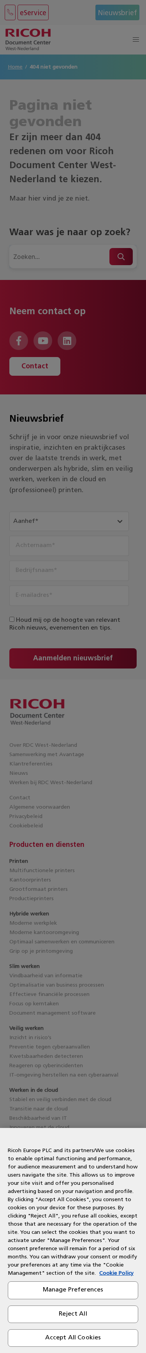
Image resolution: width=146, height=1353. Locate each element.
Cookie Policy (116, 1273)
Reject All (73, 1314)
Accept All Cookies (73, 1338)
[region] (73, 1240)
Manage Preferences (73, 1290)
